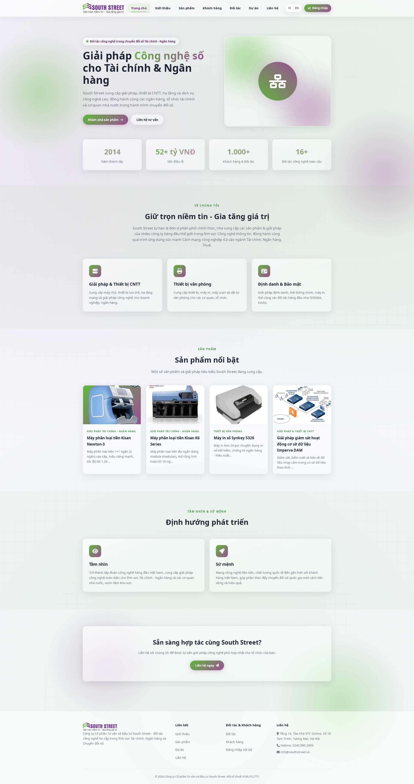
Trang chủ (139, 8)
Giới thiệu (163, 8)
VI (289, 8)
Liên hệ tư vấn (147, 120)
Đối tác (235, 8)
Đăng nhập (320, 8)
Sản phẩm (186, 8)
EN (297, 8)
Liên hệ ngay (204, 665)
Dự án (254, 8)
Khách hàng (212, 8)
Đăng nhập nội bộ (239, 750)
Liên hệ (272, 8)
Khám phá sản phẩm (103, 120)
